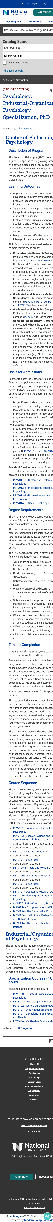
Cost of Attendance (34, 1086)
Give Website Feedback (34, 1125)
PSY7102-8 (44, 260)
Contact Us (34, 1095)
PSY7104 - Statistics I (25, 859)
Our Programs (13, 21)
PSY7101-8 (25, 260)
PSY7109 (23, 305)
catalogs (15, 1216)
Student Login (34, 1082)
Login (34, 4)
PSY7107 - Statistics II (26, 883)
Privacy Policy (34, 1203)
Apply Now (21, 1176)
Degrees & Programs (34, 1068)
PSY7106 (41, 301)
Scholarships (34, 1077)
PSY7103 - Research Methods (30, 851)
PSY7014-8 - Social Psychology (31, 503)
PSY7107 (29, 316)
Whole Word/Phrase (18, 62)
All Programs (25, 128)
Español (25, 4)
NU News (34, 1099)
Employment (34, 1090)
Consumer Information (34, 1207)
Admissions (35, 21)
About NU (34, 1064)
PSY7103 (29, 301)
